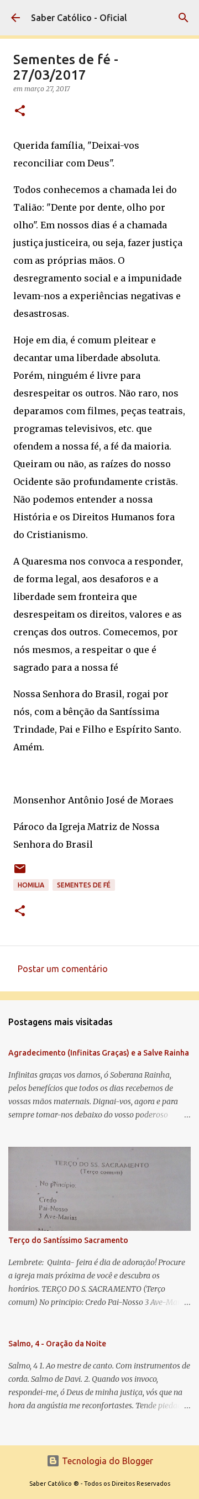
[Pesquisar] (183, 17)
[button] (20, 111)
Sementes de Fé (84, 885)
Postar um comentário (63, 969)
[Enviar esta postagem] (20, 872)
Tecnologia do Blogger (106, 1461)
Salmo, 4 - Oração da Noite (57, 1343)
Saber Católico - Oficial (79, 18)
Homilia (31, 885)
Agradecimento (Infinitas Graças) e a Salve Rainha (98, 1052)
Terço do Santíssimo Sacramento (68, 1240)
